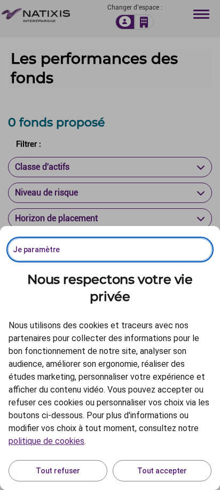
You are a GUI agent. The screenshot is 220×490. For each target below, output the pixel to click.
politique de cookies (46, 441)
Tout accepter (162, 470)
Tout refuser (58, 470)
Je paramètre (36, 249)
